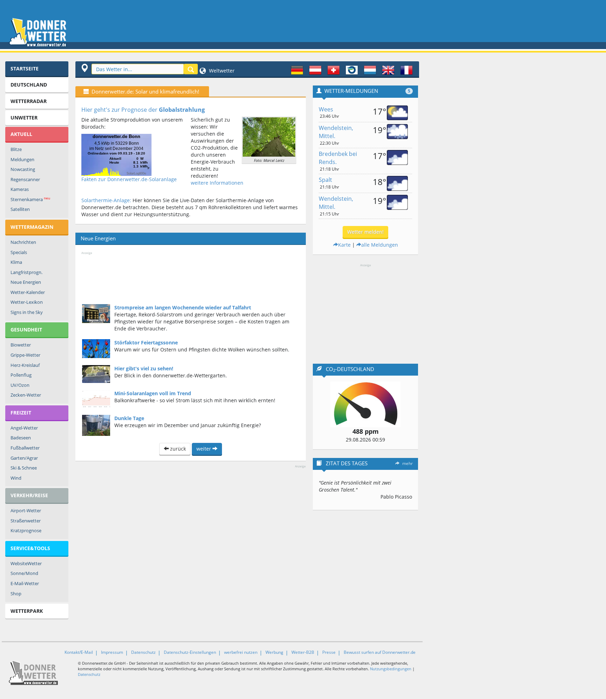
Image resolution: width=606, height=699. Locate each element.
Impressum (112, 652)
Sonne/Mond (24, 573)
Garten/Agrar (24, 458)
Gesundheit (26, 329)
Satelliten (20, 209)
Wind (16, 478)
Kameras (20, 189)
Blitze (16, 149)
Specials (19, 252)
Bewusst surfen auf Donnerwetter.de (380, 652)
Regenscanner (25, 179)
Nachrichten (23, 242)
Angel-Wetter (24, 428)
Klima (16, 262)
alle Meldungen (379, 244)
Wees (326, 109)
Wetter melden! (365, 231)
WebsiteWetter (26, 563)
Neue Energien (26, 282)
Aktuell (21, 134)
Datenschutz (143, 652)
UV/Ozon (20, 385)
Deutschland (29, 84)
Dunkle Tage (129, 418)
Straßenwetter (26, 521)
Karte (344, 244)
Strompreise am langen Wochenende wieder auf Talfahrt (182, 307)
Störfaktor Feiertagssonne (146, 342)
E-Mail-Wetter (25, 583)
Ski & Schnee (24, 468)
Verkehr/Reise (29, 495)
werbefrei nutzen (240, 652)
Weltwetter (221, 70)
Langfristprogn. (26, 272)
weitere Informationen (217, 182)
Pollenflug (21, 375)
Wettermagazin (32, 227)
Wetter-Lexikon (27, 302)
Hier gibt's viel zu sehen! (143, 368)
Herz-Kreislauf (25, 365)
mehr (407, 463)
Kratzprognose (26, 530)
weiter (204, 448)
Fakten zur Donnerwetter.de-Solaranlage (129, 179)
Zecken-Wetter (26, 395)
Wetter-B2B (302, 652)
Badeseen (21, 437)
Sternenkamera (30, 199)
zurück (177, 448)
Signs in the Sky (27, 312)
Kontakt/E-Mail (79, 652)
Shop (16, 593)
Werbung (274, 652)
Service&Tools (30, 548)
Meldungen (22, 159)
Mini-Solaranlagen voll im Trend (152, 393)
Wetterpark (27, 611)
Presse (329, 652)
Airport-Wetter (26, 510)
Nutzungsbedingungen (390, 668)
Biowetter (21, 345)
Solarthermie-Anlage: (106, 200)
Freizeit (21, 412)
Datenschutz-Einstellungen (190, 652)
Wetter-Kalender (28, 292)
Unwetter (24, 117)
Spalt (325, 180)
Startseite (25, 68)
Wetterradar (29, 101)
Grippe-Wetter (25, 355)
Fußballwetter (25, 448)
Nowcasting (23, 169)
